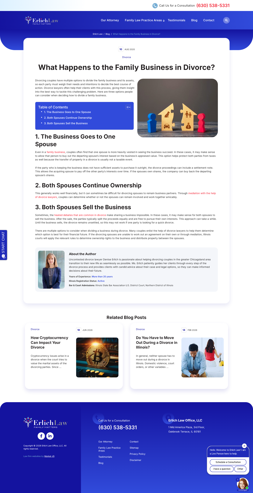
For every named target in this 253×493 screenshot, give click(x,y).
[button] (226, 20)
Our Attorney (110, 20)
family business (56, 152)
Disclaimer (135, 460)
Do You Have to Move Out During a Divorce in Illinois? (156, 342)
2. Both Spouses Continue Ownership (68, 117)
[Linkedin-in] (50, 436)
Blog (194, 20)
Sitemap (134, 447)
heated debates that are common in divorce (80, 215)
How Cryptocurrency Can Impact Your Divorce (49, 342)
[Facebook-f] (41, 436)
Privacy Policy (137, 453)
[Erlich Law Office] (41, 20)
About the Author (82, 254)
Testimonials (176, 20)
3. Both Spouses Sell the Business (66, 123)
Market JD (49, 456)
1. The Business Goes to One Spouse (67, 112)
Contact (208, 20)
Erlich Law (97, 34)
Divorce (126, 57)
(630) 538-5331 (213, 5)
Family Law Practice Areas (143, 20)
